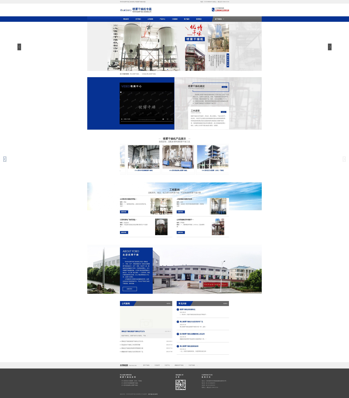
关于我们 (138, 19)
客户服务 (186, 19)
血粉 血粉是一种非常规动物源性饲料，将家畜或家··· (190, 204)
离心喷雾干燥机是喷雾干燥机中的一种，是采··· (193, 326)
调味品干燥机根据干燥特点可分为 (133, 331)
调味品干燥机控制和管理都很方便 (132, 348)
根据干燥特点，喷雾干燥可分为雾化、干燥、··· (135, 335)
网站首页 (126, 19)
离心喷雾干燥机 (134, 74)
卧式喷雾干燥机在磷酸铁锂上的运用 (192, 334)
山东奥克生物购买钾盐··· (128, 199)
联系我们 (199, 19)
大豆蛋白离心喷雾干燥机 (149, 74)
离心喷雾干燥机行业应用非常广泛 (191, 322)
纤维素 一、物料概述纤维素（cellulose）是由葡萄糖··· (190, 224)
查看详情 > (124, 212)
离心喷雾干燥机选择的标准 (189, 346)
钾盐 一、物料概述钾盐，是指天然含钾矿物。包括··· (133, 204)
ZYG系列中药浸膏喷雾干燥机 (214, 170)
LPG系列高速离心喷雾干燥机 (145, 170)
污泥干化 (167, 365)
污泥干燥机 (192, 365)
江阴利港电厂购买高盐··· (128, 220)
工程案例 (174, 19)
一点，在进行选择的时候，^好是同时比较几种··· (193, 351)
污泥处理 (157, 365)
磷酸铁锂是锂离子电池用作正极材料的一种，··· (193, 339)
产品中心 (162, 19)
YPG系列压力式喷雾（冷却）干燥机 (180, 170)
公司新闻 (150, 19)
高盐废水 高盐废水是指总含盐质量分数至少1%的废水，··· (134, 224)
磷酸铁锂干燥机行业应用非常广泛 (132, 351)
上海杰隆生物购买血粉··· (185, 199)
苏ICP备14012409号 (153, 394)
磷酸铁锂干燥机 (179, 365)
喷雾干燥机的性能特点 (187, 309)
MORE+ (224, 87)
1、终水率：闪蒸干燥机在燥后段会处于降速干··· (193, 314)
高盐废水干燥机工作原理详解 (130, 345)
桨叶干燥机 (146, 365)
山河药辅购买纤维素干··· (185, 220)
